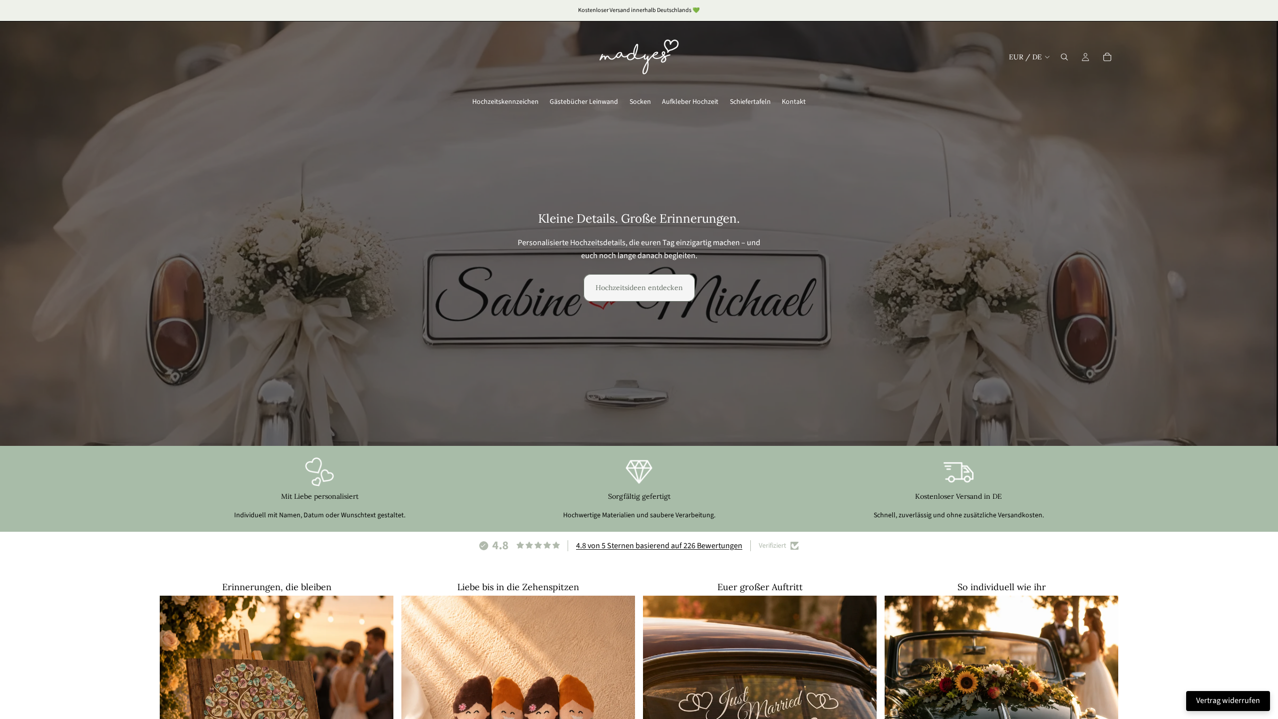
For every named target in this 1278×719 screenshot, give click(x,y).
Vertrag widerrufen (1228, 700)
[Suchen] (1064, 57)
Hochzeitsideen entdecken (639, 287)
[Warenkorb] (1107, 57)
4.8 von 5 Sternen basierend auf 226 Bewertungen (659, 545)
